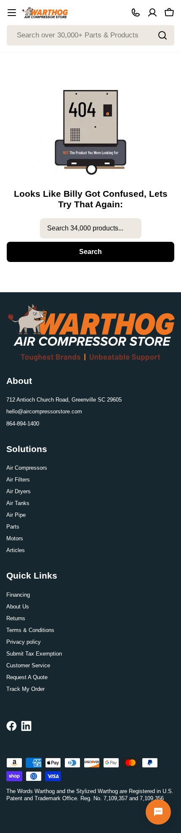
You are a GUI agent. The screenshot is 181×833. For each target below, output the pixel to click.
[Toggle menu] (12, 13)
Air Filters (18, 479)
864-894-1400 (22, 423)
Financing (18, 595)
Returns (15, 618)
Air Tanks (17, 503)
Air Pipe (16, 515)
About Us (17, 606)
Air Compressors (26, 468)
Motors (14, 538)
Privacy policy (23, 642)
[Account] (152, 13)
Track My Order (25, 689)
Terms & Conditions (30, 630)
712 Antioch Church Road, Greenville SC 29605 (64, 400)
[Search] (162, 35)
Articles (15, 550)
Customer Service (28, 665)
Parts (12, 527)
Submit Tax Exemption (34, 654)
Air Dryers (18, 491)
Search (90, 251)
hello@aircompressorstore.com (44, 411)
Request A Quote (27, 677)
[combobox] (90, 35)
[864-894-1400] (135, 13)
